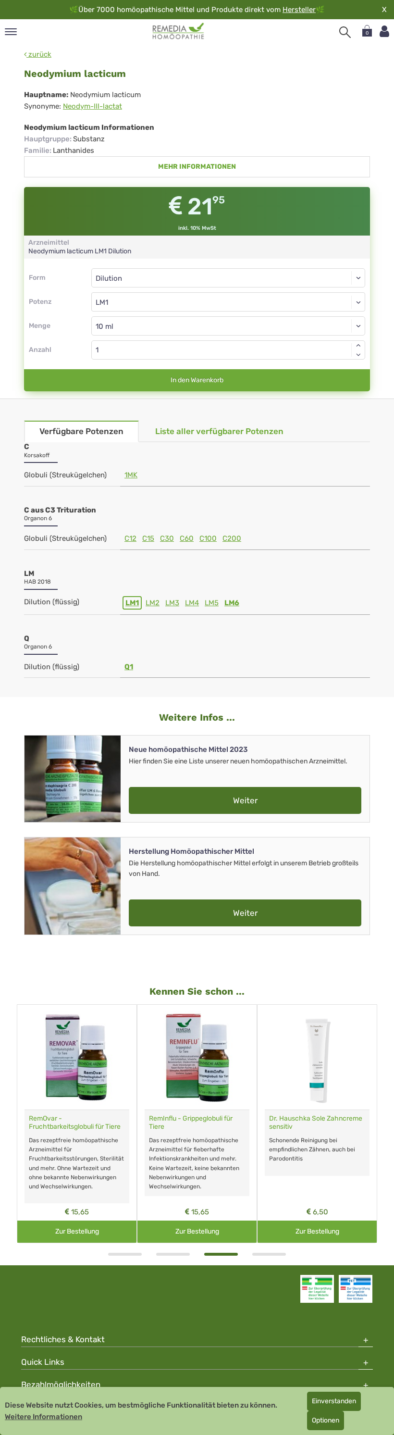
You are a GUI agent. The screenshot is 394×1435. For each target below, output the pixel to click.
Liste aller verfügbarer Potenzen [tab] (219, 431)
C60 (187, 538)
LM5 (212, 603)
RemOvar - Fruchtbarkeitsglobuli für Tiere (75, 1122)
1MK (130, 475)
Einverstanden (334, 1401)
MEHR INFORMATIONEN (197, 166)
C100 (208, 538)
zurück (38, 54)
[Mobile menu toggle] (11, 32)
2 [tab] (173, 1254)
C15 (148, 538)
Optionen (325, 1420)
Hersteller (299, 9)
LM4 (192, 603)
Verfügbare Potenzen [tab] (81, 431)
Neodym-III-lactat (92, 106)
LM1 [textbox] (102, 302)
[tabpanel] (77, 1123)
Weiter (245, 800)
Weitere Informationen (43, 1416)
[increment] (358, 345)
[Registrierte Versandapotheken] (317, 1289)
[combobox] (228, 302)
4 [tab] (269, 1254)
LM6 (231, 603)
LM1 (132, 603)
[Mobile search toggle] (345, 32)
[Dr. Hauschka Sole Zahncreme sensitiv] (317, 1057)
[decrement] (358, 355)
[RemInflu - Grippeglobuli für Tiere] (197, 1057)
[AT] (178, 31)
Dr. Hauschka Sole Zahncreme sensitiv (315, 1122)
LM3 (172, 603)
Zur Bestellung (77, 1231)
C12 (130, 538)
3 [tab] (221, 1254)
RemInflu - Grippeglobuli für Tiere (191, 1122)
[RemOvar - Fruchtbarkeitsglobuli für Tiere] (77, 1057)
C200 (231, 538)
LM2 (153, 603)
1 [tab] (125, 1254)
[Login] (384, 31)
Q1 (128, 666)
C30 (167, 538)
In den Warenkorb (197, 380)
